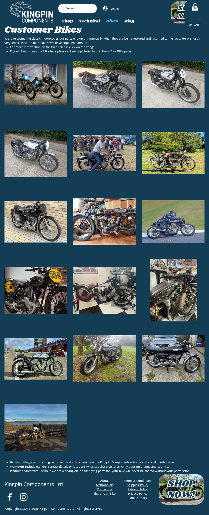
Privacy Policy (137, 493)
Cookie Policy (137, 498)
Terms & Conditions (137, 480)
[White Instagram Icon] (24, 497)
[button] (195, 7)
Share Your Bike (112, 51)
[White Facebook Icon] (9, 497)
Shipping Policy (137, 485)
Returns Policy (138, 489)
